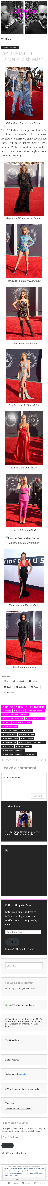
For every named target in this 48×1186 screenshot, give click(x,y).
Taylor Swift (24, 746)
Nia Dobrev (26, 742)
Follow (12, 942)
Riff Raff (40, 742)
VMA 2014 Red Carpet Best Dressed (20, 754)
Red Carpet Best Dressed (16, 715)
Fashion (20, 711)
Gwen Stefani (27, 735)
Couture (9, 707)
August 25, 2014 (10, 48)
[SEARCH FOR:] (24, 965)
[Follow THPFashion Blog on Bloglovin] (16, 1075)
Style (7, 723)
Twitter (9, 1102)
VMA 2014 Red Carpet (14, 750)
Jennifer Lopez (11, 739)
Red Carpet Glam (35, 719)
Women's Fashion (23, 723)
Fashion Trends (36, 711)
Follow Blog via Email (18, 905)
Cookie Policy (13, 1175)
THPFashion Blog (24, 13)
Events (8, 711)
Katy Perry (28, 739)
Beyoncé (27, 731)
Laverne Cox (10, 742)
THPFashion (12, 1040)
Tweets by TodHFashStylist (18, 1108)
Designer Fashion (37, 707)
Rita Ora (9, 746)
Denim (20, 707)
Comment (38, 796)
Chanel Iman (10, 735)
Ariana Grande (12, 731)
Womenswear (11, 727)
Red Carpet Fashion (14, 719)
